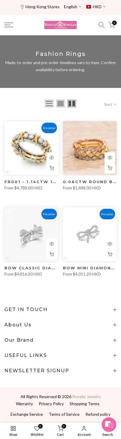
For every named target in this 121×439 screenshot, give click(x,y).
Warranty (24, 403)
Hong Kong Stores (43, 6)
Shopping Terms (85, 403)
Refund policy (97, 414)
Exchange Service (27, 414)
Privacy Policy (51, 403)
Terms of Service (64, 414)
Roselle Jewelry (86, 396)
